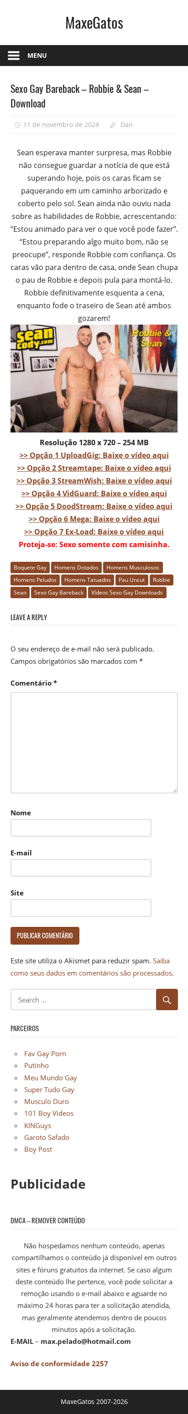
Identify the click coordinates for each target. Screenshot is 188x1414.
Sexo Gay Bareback (59, 592)
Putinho (36, 1065)
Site (17, 892)
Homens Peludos (35, 580)
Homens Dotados (76, 567)
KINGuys (37, 1125)
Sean (20, 592)
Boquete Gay (30, 567)
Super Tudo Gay (49, 1089)
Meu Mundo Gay (50, 1077)
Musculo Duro (46, 1101)
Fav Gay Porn (45, 1053)
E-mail (21, 852)
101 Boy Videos (48, 1113)
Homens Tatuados (87, 580)
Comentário (33, 682)
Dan (126, 124)
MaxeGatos (94, 22)
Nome (20, 812)
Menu (37, 55)
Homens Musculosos (132, 567)
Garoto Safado (46, 1137)
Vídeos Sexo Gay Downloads (127, 592)
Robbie (161, 580)
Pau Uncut (132, 580)
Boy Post (38, 1149)
